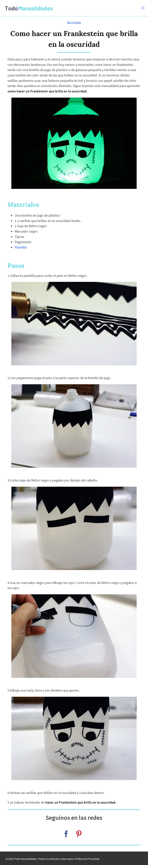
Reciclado (74, 22)
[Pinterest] (79, 834)
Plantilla (21, 247)
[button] (143, 8)
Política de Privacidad (87, 859)
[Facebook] (66, 834)
